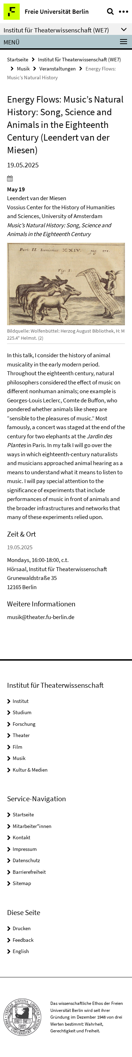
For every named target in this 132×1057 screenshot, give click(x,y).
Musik (23, 68)
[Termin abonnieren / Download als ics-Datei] (66, 178)
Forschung (24, 724)
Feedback (23, 940)
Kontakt (21, 837)
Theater (21, 735)
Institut (21, 701)
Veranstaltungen (57, 68)
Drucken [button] (22, 928)
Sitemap (22, 883)
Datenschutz (26, 860)
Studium (22, 712)
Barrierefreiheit (29, 872)
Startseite (17, 59)
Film (17, 746)
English (21, 951)
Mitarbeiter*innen (32, 826)
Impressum (25, 849)
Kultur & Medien (30, 769)
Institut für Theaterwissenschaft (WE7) (79, 59)
